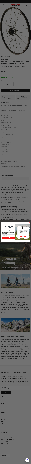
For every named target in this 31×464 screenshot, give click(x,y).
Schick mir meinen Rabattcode (8, 237)
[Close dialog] (29, 222)
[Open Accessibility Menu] (27, 460)
